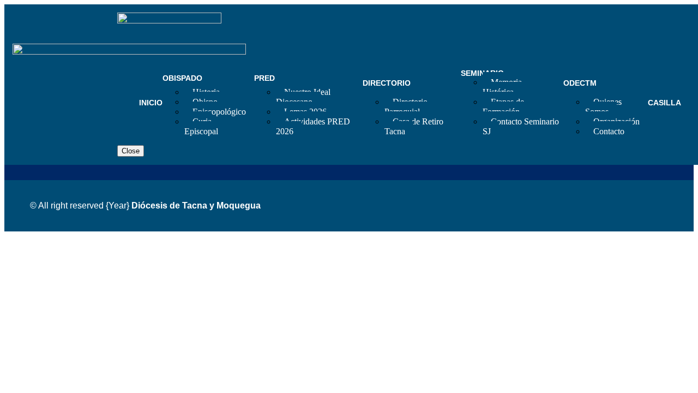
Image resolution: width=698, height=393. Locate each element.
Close (131, 151)
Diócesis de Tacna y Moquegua (196, 205)
